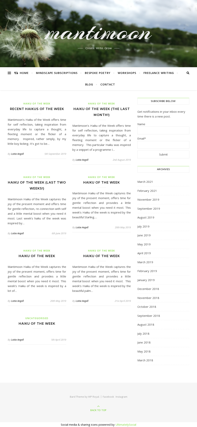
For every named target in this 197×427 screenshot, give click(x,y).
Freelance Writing (159, 73)
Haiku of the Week (36, 103)
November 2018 (148, 298)
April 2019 (144, 253)
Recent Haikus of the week (37, 109)
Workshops (127, 73)
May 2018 (144, 351)
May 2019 (144, 244)
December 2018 (148, 289)
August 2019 (145, 217)
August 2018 (145, 324)
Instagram (121, 396)
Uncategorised (36, 318)
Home (24, 73)
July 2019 (143, 226)
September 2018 (148, 316)
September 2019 (148, 208)
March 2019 (145, 262)
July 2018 (143, 333)
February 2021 (147, 191)
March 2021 (145, 182)
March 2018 (145, 360)
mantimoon (98, 31)
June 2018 (144, 342)
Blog (89, 84)
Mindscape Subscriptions (57, 73)
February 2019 (147, 271)
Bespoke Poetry (97, 73)
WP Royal (93, 396)
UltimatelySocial (125, 424)
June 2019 (144, 235)
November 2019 (148, 199)
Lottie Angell (17, 154)
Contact (107, 84)
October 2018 (146, 307)
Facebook (108, 396)
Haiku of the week (101, 182)
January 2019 (146, 280)
